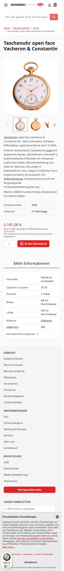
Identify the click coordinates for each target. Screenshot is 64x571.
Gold (49, 150)
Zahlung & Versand (15, 429)
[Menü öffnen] (6, 5)
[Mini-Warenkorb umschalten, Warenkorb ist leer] (55, 5)
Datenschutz (11, 468)
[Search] (54, 17)
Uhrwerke (10, 390)
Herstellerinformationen (20, 334)
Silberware (10, 377)
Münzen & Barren (14, 371)
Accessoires (11, 383)
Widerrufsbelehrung (16, 474)
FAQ (6, 416)
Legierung (12, 327)
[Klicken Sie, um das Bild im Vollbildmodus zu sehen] (31, 86)
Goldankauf (11, 448)
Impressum (10, 481)
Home (7, 28)
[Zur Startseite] (19, 4)
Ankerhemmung (13, 179)
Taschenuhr (11, 137)
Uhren (36, 28)
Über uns (9, 441)
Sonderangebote (14, 396)
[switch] (7, 566)
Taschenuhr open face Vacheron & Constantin (31, 31)
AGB (6, 462)
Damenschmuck (13, 358)
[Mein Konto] (49, 4)
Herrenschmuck (21, 28)
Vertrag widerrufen (29, 489)
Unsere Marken (13, 402)
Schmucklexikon (13, 423)
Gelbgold (46, 320)
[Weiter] (54, 125)
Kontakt (8, 435)
